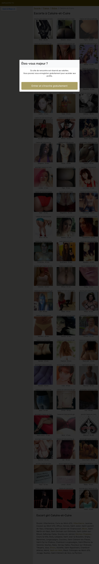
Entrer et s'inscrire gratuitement (49, 85)
